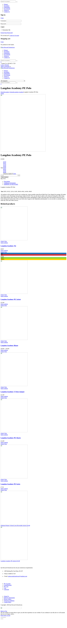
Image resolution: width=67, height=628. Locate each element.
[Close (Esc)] (1, 617)
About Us (6, 596)
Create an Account (14, 35)
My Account (7, 583)
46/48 (4, 172)
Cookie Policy (7, 602)
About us (6, 10)
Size (2, 167)
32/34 (4, 165)
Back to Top (4, 611)
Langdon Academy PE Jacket (11, 299)
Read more (4, 615)
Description (7, 181)
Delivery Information (9, 597)
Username (3, 21)
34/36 (4, 166)
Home (2, 92)
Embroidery (7, 7)
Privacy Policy (7, 599)
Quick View (4, 241)
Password (3, 24)
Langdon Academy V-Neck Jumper (12, 392)
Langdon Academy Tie (8, 246)
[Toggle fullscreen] (4, 617)
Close (2, 18)
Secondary (6, 6)
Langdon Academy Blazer (9, 345)
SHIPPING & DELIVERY (11, 184)
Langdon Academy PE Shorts (11, 438)
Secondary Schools (9, 92)
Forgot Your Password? (7, 32)
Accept (8, 615)
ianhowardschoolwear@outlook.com (17, 576)
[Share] (2, 617)
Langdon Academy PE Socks (10, 484)
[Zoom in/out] (5, 617)
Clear (14, 173)
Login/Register (8, 585)
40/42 (4, 169)
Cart (5, 588)
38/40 (4, 167)
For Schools (7, 8)
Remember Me (6, 30)
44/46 (4, 170)
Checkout (6, 589)
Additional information (10, 183)
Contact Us (7, 11)
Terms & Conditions (9, 600)
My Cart (6, 586)
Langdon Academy (19, 92)
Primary (6, 4)
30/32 (4, 163)
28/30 (4, 162)
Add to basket (4, 177)
